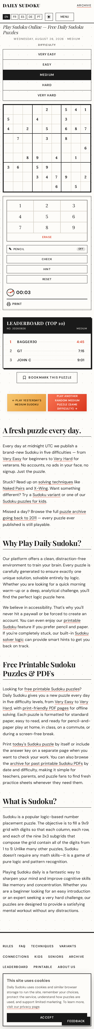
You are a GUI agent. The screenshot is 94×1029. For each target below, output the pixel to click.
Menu (64, 17)
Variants (67, 946)
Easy (47, 65)
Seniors (55, 957)
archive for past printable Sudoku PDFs (46, 763)
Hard (47, 85)
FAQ (22, 946)
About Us (66, 967)
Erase (47, 237)
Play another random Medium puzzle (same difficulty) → (67, 402)
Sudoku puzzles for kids (24, 501)
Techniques (42, 946)
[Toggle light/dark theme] (49, 17)
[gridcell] (8, 110)
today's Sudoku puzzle (33, 744)
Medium (47, 75)
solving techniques (55, 481)
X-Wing (41, 488)
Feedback (76, 1021)
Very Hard (47, 95)
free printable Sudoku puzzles (51, 688)
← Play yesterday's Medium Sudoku (26, 402)
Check (47, 259)
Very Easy (47, 54)
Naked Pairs (14, 488)
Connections (16, 957)
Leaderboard (15, 967)
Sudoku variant (46, 494)
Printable (43, 967)
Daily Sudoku (21, 5)
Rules (8, 946)
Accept (47, 1017)
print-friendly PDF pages (46, 708)
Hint (47, 269)
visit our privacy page (23, 1007)
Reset (47, 279)
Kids (38, 957)
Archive (84, 5)
